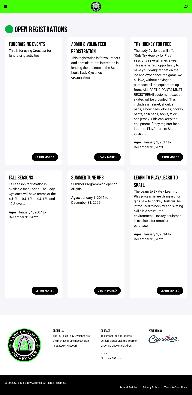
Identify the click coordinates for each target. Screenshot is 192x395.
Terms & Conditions (175, 387)
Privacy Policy (151, 387)
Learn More (44, 157)
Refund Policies (128, 387)
